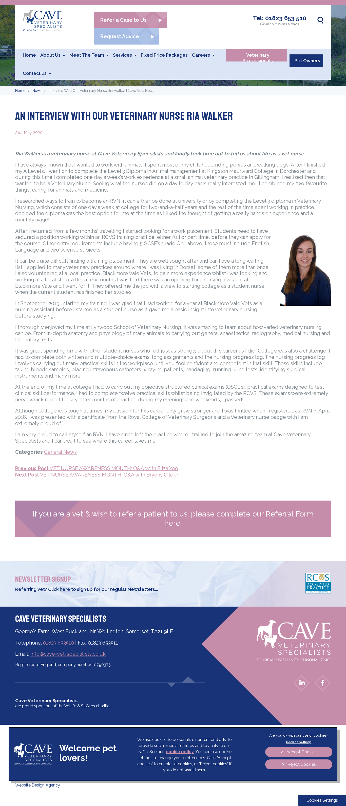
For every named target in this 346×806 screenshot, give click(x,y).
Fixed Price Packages (164, 55)
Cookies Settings (322, 800)
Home (29, 55)
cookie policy (180, 751)
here (65, 589)
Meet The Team (86, 55)
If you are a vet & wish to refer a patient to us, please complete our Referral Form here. (173, 518)
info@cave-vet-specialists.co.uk (68, 654)
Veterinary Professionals (258, 56)
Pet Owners (307, 60)
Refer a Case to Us (123, 20)
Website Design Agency (37, 785)
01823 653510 (58, 643)
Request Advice (119, 36)
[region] (173, 754)
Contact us (35, 73)
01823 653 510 (285, 18)
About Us (50, 55)
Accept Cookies (301, 752)
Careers (201, 55)
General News (60, 452)
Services (122, 55)
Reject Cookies (301, 764)
